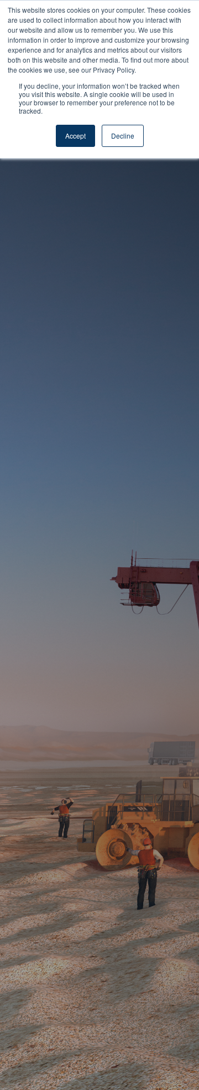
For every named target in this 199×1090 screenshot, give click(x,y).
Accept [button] (75, 135)
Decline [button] (122, 135)
